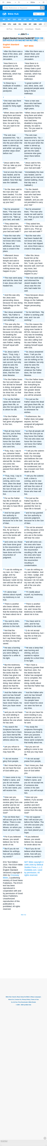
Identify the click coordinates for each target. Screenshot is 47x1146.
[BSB (37, 38)
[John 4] (2, 514)
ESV (4, 40)
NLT (31, 40)
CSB (41, 38)
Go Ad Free (4, 1141)
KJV (13, 40)
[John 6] (44, 514)
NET (24, 40)
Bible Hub (23, 914)
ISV (16, 40)
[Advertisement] (26, 962)
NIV (27, 40)
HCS (9, 40)
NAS (20, 40)
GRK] (35, 40)
